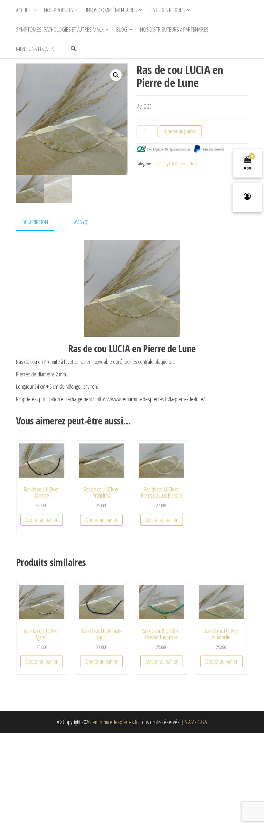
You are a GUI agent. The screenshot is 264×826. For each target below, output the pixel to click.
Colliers (161, 163)
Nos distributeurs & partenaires (174, 29)
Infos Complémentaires (111, 10)
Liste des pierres (167, 10)
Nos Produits (58, 10)
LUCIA (173, 163)
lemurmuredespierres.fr (114, 722)
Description (35, 222)
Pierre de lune (191, 163)
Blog (121, 29)
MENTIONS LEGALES (35, 49)
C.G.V (202, 722)
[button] (74, 48)
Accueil (23, 10)
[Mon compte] (247, 197)
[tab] (40, 222)
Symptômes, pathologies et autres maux (59, 29)
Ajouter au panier (180, 131)
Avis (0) (81, 222)
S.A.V (189, 722)
